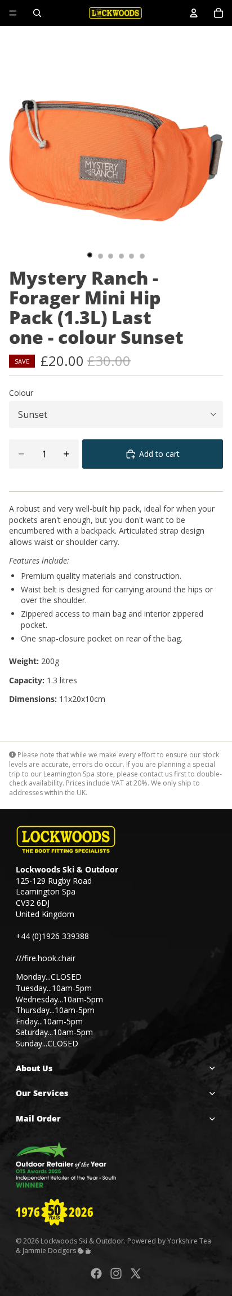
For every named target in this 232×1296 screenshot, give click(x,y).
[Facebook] (96, 1273)
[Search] (37, 13)
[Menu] (13, 13)
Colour (21, 392)
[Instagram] (116, 1273)
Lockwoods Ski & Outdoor (82, 1241)
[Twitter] (135, 1273)
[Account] (193, 13)
